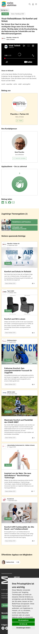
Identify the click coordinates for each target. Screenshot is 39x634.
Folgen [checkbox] (20, 120)
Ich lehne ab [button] (23, 624)
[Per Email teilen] (13, 202)
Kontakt (5, 605)
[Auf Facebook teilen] (9, 202)
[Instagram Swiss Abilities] (3, 628)
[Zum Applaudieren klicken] (19, 184)
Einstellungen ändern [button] (23, 627)
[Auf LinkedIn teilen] (2, 202)
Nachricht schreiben (20, 158)
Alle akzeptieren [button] (23, 620)
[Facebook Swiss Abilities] (6, 628)
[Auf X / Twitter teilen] (6, 202)
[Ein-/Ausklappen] (36, 4)
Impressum (5, 598)
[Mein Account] (32, 4)
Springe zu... (5, 10)
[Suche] (29, 4)
